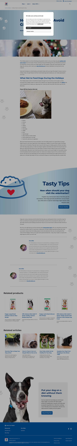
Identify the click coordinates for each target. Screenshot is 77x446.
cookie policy (40, 24)
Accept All (29, 27)
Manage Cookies (30, 31)
